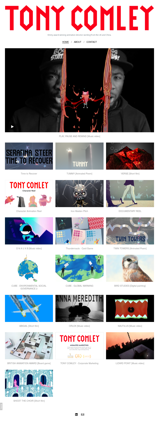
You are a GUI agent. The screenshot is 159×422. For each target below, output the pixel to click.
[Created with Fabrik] (1, 406)
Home (65, 41)
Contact (91, 41)
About (77, 41)
